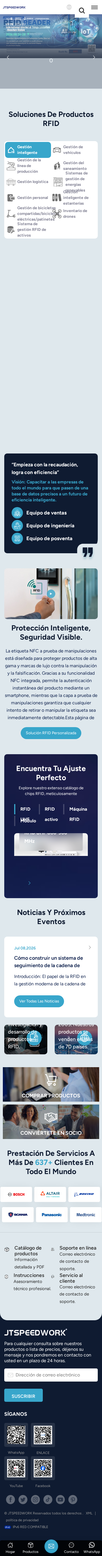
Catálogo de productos (28, 1250)
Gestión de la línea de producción (29, 166)
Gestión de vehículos (73, 150)
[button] (8, 57)
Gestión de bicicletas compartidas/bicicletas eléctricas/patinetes (34, 214)
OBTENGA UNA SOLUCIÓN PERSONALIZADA (50, 389)
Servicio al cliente (71, 1278)
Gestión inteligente (27, 150)
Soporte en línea (78, 1248)
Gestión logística (32, 181)
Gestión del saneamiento (75, 165)
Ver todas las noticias (39, 1001)
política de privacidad (22, 1520)
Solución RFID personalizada (51, 733)
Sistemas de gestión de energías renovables (76, 182)
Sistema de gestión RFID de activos (31, 230)
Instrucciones (29, 1275)
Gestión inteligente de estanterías (76, 198)
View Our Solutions (51, 74)
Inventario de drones (75, 213)
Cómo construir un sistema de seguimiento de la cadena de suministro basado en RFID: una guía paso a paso (50, 962)
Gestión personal (32, 197)
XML (89, 1513)
